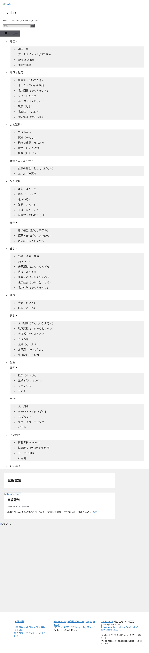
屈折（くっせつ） (28, 194)
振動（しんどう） (28, 153)
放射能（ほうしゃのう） (32, 240)
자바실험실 (107, 621)
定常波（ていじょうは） (32, 215)
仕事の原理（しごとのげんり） (36, 168)
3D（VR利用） (26, 453)
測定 (12, 41)
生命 (12, 362)
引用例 (22, 458)
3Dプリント (25, 416)
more (95, 512)
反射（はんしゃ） (28, 188)
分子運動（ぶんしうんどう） (35, 266)
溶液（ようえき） (28, 271)
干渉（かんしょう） (30, 209)
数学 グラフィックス (30, 380)
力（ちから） (26, 132)
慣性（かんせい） (28, 137)
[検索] (32, 25)
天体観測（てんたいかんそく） (36, 323)
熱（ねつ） (24, 261)
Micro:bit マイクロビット (32, 411)
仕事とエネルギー (20, 160)
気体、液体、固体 (28, 256)
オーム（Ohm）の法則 (31, 85)
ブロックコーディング (31, 422)
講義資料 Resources (29, 442)
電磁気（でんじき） (30, 111)
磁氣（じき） (26, 106)
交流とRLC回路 (27, 95)
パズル (22, 427)
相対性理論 (24, 64)
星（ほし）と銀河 (28, 354)
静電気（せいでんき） (31, 80)
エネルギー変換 (27, 173)
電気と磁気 (16, 72)
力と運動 (15, 124)
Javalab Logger (26, 59)
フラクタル (24, 385)
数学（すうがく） (28, 375)
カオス (22, 391)
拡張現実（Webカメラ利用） (35, 447)
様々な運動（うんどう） (32, 142)
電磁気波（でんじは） (31, 116)
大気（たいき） (27, 302)
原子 (12, 222)
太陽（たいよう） (28, 344)
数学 (12, 367)
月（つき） (24, 339)
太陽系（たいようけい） (32, 333)
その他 (14, 434)
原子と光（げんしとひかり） (35, 235)
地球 (12, 295)
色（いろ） (24, 199)
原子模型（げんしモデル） (33, 230)
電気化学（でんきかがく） (33, 287)
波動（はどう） (27, 204)
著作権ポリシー (76, 621)
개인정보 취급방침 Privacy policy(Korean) (74, 627)
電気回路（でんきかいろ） (33, 90)
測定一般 (23, 49)
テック (14, 398)
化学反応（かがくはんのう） (35, 277)
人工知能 (23, 406)
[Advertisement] (22, 548)
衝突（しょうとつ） (30, 147)
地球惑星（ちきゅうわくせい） (36, 328)
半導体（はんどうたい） (32, 101)
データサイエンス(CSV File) (34, 54)
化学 (12, 248)
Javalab (9, 12)
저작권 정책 (60, 621)
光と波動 (15, 181)
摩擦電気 (13, 500)
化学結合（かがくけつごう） (35, 282)
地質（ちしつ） (27, 308)
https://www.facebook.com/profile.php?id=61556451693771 (119, 628)
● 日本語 (15, 465)
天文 (12, 315)
